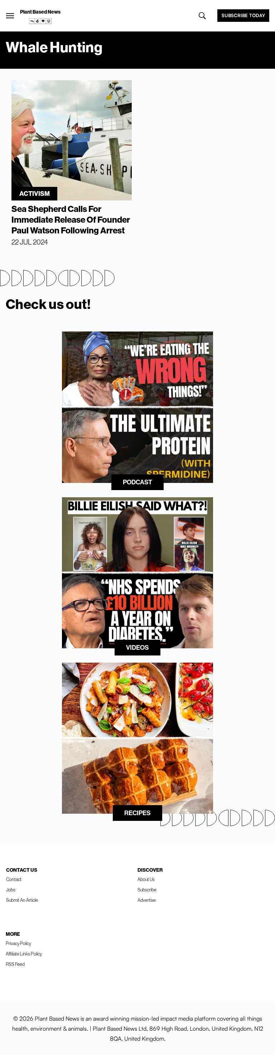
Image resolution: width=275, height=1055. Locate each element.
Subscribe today (243, 15)
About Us (146, 879)
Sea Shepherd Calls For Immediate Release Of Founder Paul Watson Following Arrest (70, 219)
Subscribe (147, 889)
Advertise (147, 900)
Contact (13, 879)
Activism (34, 193)
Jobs (10, 889)
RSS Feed (15, 964)
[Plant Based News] (10, 15)
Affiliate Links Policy (24, 954)
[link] (40, 21)
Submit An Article (22, 900)
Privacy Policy (18, 943)
